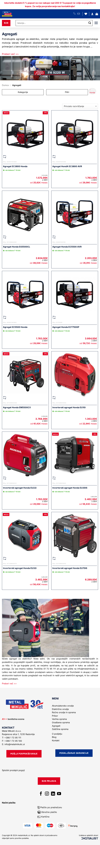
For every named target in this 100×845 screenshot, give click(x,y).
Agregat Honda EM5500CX (17, 407)
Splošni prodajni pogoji (13, 770)
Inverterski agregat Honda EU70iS (69, 568)
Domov (5, 85)
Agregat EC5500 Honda (15, 327)
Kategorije (23, 92)
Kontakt (55, 740)
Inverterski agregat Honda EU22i (19, 487)
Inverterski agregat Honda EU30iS (69, 487)
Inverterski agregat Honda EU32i (19, 568)
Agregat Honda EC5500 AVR (67, 246)
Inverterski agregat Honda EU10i (69, 407)
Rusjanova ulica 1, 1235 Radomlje (18, 734)
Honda (92, 92)
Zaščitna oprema (60, 729)
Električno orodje (60, 709)
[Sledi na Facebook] (41, 794)
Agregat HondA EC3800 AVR (67, 166)
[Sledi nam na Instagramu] (47, 794)
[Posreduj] (89, 23)
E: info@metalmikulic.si (13, 744)
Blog (54, 737)
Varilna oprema (59, 719)
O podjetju (57, 733)
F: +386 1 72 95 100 (12, 741)
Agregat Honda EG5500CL (16, 246)
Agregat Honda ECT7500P (65, 327)
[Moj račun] (92, 14)
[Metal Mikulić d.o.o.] (16, 13)
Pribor (55, 715)
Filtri (67, 92)
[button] (96, 14)
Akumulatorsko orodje (63, 705)
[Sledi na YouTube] (59, 794)
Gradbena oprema (61, 722)
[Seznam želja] (86, 14)
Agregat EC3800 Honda (15, 166)
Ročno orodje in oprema (64, 712)
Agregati (56, 726)
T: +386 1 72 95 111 (12, 737)
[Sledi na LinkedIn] (53, 794)
